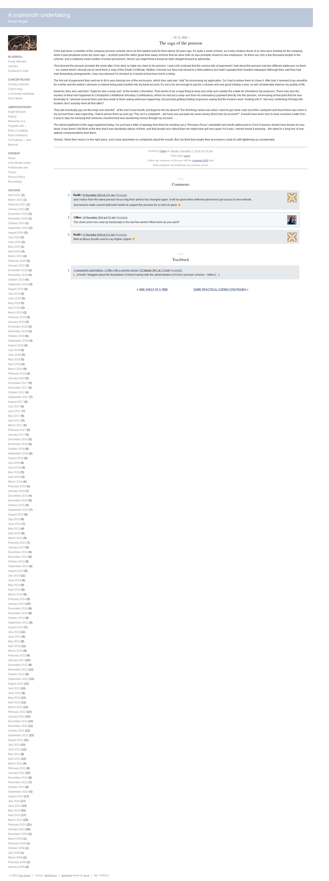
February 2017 (17, 430)
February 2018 (17, 373)
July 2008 (14, 852)
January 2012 (16, 716)
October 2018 (16, 336)
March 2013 (15, 650)
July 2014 (14, 575)
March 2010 (15, 819)
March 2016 (15, 481)
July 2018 (14, 350)
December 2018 (18, 326)
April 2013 (14, 646)
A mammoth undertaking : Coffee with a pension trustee (105, 270)
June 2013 (14, 636)
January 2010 (16, 829)
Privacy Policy (16, 177)
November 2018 (18, 331)
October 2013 (16, 617)
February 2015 (17, 542)
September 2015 (18, 509)
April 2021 (14, 195)
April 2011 (14, 758)
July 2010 (14, 801)
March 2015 (15, 538)
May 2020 (14, 246)
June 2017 (14, 411)
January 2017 (16, 434)
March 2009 (15, 838)
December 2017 (18, 383)
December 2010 (18, 777)
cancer (187, 155)
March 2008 (15, 857)
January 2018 (16, 378)
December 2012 (18, 664)
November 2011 (18, 726)
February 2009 (17, 843)
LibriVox (13, 66)
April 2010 (14, 815)
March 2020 (15, 256)
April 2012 (14, 702)
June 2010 (14, 805)
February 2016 (17, 486)
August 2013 (16, 627)
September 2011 (18, 735)
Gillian (163, 151)
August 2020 (16, 232)
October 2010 (16, 787)
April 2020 (14, 251)
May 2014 (14, 585)
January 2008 (16, 866)
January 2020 (16, 265)
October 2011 (16, 730)
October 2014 (16, 561)
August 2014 (16, 570)
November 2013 (18, 613)
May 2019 (14, 303)
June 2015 (14, 524)
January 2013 (16, 660)
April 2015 (14, 533)
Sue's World (15, 98)
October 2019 (16, 279)
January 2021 (16, 209)
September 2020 (18, 228)
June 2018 (14, 354)
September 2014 (18, 566)
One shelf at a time (153, 289)
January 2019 (16, 321)
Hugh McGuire (17, 111)
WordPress (51, 875)
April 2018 (14, 364)
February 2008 (17, 862)
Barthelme (66, 875)
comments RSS (200, 160)
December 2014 (18, 552)
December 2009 (18, 834)
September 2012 (18, 679)
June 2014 (14, 580)
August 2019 (16, 289)
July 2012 (14, 688)
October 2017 (16, 392)
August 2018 (16, 345)
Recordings (15, 181)
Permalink (121, 195)
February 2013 (17, 655)
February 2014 (17, 599)
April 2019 (14, 307)
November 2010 (18, 782)
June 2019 (14, 298)
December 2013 (18, 608)
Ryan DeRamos (18, 135)
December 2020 (18, 213)
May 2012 (14, 697)
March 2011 (15, 763)
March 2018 (15, 368)
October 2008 (16, 848)
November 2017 (18, 387)
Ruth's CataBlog (18, 130)
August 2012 (16, 683)
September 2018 (18, 340)
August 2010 (16, 796)
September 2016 (18, 453)
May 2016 (14, 472)
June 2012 (14, 693)
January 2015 (16, 547)
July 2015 (14, 519)
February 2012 (17, 711)
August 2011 (15, 740)
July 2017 (14, 406)
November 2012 (18, 669)
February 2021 (17, 204)
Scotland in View (18, 70)
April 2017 (14, 420)
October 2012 (16, 674)
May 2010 (14, 810)
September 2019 (18, 284)
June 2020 (14, 242)
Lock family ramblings (21, 93)
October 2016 (16, 448)
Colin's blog (15, 89)
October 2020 (16, 223)
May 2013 (14, 641)
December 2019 (18, 270)
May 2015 (14, 528)
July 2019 (14, 293)
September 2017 (18, 397)
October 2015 (16, 505)
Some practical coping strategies (219, 289)
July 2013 (14, 632)
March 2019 (15, 312)
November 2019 (18, 275)
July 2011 (14, 744)
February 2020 (17, 260)
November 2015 (18, 500)
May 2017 (14, 415)
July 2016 (14, 462)
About (11, 158)
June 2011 (14, 749)
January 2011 (16, 773)
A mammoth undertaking (39, 15)
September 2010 (18, 791)
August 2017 (16, 401)
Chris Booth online (19, 162)
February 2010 (17, 824)
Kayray (12, 116)
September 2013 (18, 622)
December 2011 (18, 721)
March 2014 (15, 594)
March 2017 (15, 425)
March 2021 (15, 199)
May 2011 (14, 754)
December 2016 (18, 439)
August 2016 (16, 458)
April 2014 (14, 589)
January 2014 (16, 603)
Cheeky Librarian (18, 84)
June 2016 (14, 467)
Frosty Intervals (17, 61)
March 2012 (15, 707)
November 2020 (18, 218)
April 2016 (14, 477)
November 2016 (18, 444)
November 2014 (18, 556)
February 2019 (17, 317)
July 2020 (14, 237)
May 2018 (14, 359)
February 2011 (17, 768)
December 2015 (18, 495)
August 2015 (16, 514)
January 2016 (16, 491)
